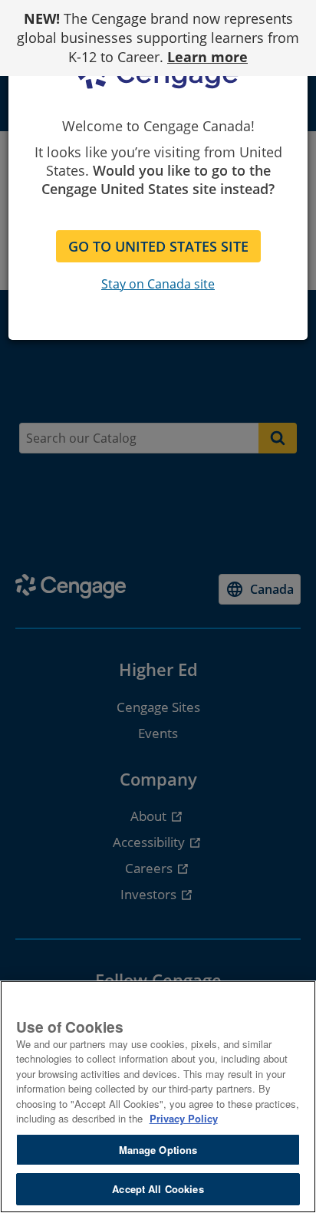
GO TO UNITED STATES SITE (158, 246)
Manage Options (158, 1149)
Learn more (207, 57)
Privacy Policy (184, 1118)
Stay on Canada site (158, 283)
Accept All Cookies (157, 1189)
